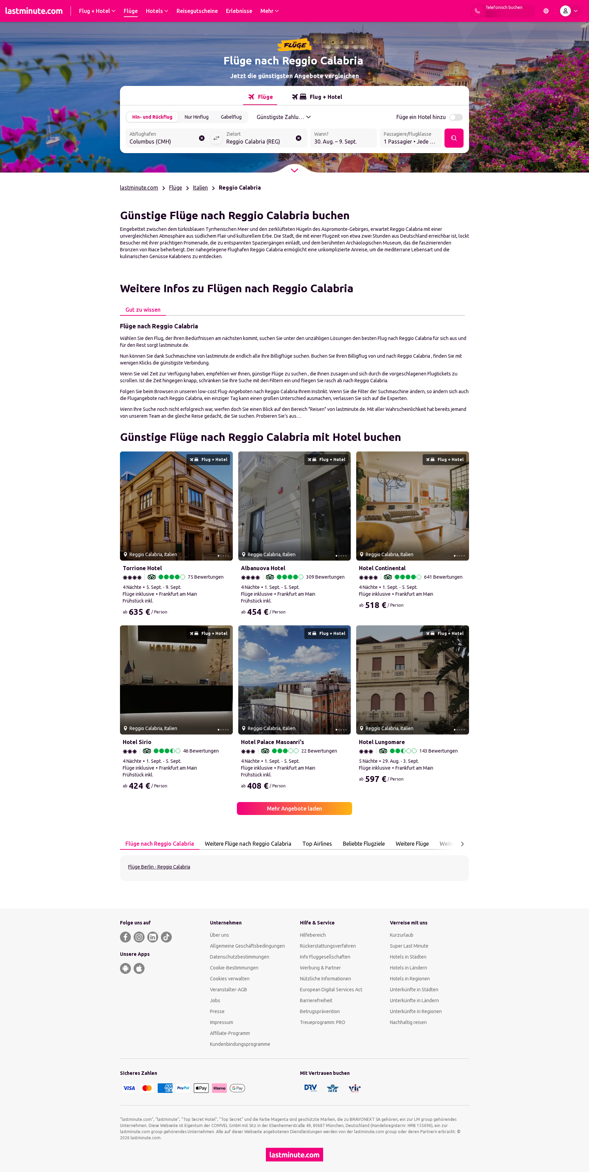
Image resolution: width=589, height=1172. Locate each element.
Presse (217, 1011)
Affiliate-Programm (230, 1033)
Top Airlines (317, 844)
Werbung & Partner (320, 967)
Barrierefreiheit (316, 1000)
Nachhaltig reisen (408, 1022)
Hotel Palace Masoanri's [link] (272, 742)
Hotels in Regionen (410, 978)
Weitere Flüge (412, 844)
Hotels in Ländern (408, 967)
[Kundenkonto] (570, 11)
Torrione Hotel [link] (142, 568)
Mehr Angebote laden (294, 808)
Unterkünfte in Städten (414, 989)
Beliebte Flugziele (364, 844)
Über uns (219, 935)
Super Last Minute (409, 946)
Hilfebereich (313, 935)
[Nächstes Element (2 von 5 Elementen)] (225, 506)
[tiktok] (166, 937)
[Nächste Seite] (462, 844)
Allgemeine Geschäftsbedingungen (247, 946)
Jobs (215, 1000)
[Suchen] (454, 138)
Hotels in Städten (408, 957)
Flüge (175, 187)
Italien (200, 187)
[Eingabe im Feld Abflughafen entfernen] (201, 138)
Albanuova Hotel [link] (263, 568)
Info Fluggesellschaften (325, 957)
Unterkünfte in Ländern (414, 1000)
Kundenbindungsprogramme (240, 1044)
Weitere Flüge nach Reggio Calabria (248, 844)
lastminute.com (139, 187)
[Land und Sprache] (546, 11)
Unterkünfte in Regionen (416, 1011)
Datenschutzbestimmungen (239, 957)
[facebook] (125, 937)
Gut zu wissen (143, 310)
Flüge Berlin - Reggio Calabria (159, 867)
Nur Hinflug (197, 117)
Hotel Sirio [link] (137, 742)
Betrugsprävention (320, 1011)
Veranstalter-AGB (228, 989)
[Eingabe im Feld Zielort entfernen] (298, 138)
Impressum (221, 1022)
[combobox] (168, 139)
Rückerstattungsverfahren (328, 946)
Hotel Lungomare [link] (382, 742)
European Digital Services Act (331, 989)
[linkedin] (152, 937)
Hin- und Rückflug (152, 117)
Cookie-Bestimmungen (234, 967)
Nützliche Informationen (325, 978)
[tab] (260, 97)
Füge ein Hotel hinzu (421, 117)
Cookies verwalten (230, 978)
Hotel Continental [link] (382, 568)
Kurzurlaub (401, 935)
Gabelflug (231, 117)
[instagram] (139, 937)
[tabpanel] (294, 370)
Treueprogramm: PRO (322, 1022)
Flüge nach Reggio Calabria (159, 844)
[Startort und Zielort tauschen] (216, 138)
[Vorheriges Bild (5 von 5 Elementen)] (128, 506)
